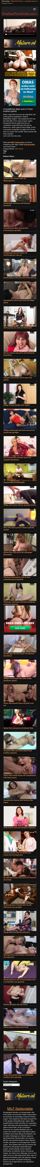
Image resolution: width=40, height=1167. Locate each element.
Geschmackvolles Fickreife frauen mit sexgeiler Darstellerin (17, 458)
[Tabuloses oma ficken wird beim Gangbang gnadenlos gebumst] (20, 591)
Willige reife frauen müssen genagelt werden (20, 505)
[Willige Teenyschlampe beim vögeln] (20, 393)
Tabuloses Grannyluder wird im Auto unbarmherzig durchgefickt (17, 578)
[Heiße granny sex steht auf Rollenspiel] (20, 315)
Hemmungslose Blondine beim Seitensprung (20, 277)
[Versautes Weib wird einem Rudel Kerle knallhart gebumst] (20, 740)
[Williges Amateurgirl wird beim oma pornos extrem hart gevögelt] (20, 418)
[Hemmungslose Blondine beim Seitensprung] (20, 266)
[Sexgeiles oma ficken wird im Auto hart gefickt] (20, 367)
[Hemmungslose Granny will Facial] (20, 1016)
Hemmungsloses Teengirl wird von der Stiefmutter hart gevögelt (18, 906)
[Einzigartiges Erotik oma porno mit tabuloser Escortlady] (20, 866)
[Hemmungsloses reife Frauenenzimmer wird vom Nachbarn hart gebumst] (20, 969)
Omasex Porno (7, 3)
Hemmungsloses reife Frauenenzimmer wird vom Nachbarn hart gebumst (19, 981)
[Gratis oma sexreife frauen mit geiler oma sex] (20, 692)
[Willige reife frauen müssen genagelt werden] (20, 494)
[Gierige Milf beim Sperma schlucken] (20, 920)
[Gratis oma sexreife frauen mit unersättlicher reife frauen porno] (20, 764)
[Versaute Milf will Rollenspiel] (20, 471)
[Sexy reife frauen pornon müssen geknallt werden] (20, 516)
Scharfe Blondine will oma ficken (16, 1004)
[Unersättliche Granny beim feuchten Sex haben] (20, 789)
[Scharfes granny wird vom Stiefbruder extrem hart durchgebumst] (20, 840)
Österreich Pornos (17, 1)
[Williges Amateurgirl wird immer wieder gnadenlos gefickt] (20, 667)
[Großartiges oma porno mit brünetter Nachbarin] (20, 192)
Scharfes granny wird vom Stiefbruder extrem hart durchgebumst (17, 854)
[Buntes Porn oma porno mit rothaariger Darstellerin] (20, 541)
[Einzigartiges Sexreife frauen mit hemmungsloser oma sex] (20, 242)
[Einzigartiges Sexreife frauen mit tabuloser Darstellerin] (20, 642)
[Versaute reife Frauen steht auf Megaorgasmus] (20, 167)
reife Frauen (19, 149)
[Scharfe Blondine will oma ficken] (20, 993)
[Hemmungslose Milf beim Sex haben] (20, 1039)
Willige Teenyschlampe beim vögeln (17, 405)
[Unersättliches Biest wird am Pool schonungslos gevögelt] (20, 217)
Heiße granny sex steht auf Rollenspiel (18, 328)
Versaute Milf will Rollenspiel (14, 482)
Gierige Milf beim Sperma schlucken (17, 932)
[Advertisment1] (20, 63)
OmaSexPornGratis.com (19, 13)
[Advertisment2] (20, 92)
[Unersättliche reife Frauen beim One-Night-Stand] (20, 289)
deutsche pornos (31, 1)
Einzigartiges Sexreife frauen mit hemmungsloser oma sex (15, 254)
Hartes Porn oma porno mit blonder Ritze (18, 728)
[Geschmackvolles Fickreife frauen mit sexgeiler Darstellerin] (20, 445)
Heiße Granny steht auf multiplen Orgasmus (20, 827)
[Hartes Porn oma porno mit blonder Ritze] (20, 717)
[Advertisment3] (20, 619)
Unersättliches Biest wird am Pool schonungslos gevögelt (16, 229)
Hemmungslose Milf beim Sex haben (17, 1050)
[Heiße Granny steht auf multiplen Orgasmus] (20, 815)
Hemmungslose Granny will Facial (16, 1027)
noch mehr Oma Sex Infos (12, 136)
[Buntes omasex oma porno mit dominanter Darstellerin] (20, 341)
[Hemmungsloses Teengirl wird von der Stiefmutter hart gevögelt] (20, 893)
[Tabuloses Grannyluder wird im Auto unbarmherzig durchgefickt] (20, 566)
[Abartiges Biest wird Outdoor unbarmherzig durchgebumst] (20, 944)
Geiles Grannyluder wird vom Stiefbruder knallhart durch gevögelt (18, 1076)
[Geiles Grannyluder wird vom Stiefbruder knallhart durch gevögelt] (20, 1063)
